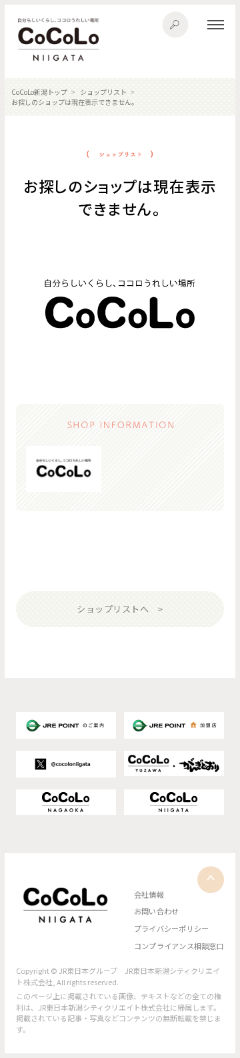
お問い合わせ (156, 911)
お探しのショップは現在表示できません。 (74, 102)
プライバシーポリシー (171, 928)
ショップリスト (103, 92)
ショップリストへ (113, 608)
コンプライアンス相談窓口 (179, 945)
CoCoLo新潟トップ (39, 92)
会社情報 (149, 894)
